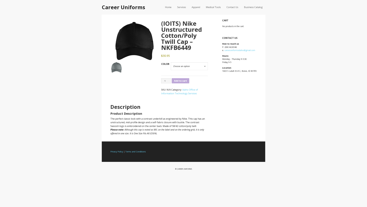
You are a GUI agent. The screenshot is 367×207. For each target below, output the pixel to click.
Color (165, 64)
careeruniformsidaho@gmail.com (239, 50)
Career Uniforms (123, 7)
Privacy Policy (116, 151)
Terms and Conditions (135, 151)
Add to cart (180, 80)
